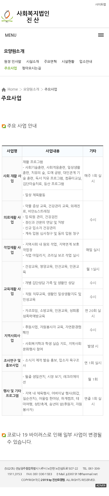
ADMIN (101, 485)
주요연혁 (50, 61)
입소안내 (85, 61)
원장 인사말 (12, 61)
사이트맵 (100, 4)
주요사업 (10, 68)
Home (12, 89)
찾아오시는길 (31, 68)
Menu (10, 35)
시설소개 (32, 61)
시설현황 (68, 61)
